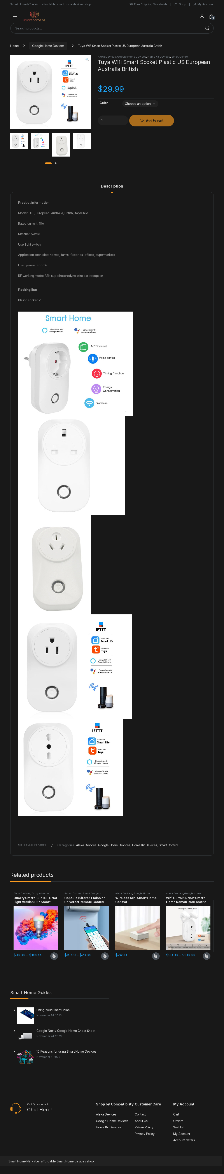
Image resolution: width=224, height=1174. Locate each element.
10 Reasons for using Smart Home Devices (66, 1051)
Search (207, 28)
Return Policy (144, 1127)
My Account (206, 4)
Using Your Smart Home (53, 1010)
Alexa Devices (107, 56)
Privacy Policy (145, 1134)
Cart (176, 1114)
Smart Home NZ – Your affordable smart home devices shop (50, 4)
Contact (140, 1114)
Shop (182, 4)
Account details (184, 1140)
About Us (141, 1121)
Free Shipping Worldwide (151, 4)
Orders (178, 1121)
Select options (52, 956)
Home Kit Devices (158, 56)
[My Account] (202, 16)
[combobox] (106, 28)
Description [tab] (112, 186)
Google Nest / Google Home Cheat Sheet (66, 1031)
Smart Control (180, 56)
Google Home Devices (48, 46)
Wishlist (178, 1127)
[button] (87, 59)
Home (14, 46)
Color (104, 103)
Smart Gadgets (92, 893)
